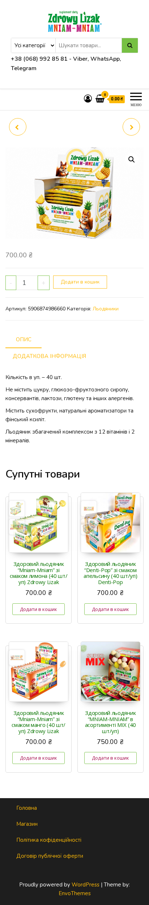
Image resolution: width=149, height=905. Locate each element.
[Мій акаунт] (88, 99)
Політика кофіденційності (48, 840)
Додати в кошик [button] (38, 609)
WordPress (85, 884)
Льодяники (106, 308)
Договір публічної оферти (49, 856)
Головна (26, 808)
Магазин (27, 824)
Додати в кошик (80, 281)
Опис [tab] (23, 339)
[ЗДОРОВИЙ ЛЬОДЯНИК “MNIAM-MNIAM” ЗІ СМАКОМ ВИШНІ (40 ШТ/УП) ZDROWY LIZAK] (17, 127)
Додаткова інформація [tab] (49, 356)
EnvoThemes (75, 893)
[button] (131, 159)
